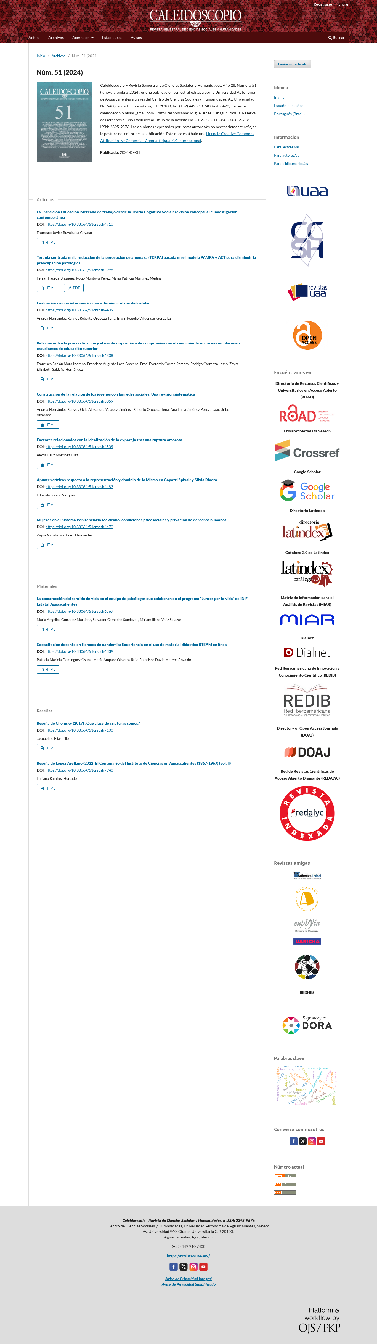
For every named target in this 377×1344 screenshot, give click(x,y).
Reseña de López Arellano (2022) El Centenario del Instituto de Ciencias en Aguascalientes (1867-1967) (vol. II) (134, 763)
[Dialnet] (307, 657)
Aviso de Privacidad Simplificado (189, 1284)
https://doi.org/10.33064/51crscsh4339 (79, 651)
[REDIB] (307, 717)
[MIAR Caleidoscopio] (307, 627)
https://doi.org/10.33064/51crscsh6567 (79, 611)
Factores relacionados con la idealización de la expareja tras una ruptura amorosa (109, 439)
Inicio (41, 56)
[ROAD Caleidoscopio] (307, 420)
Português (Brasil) (289, 113)
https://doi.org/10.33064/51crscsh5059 (79, 401)
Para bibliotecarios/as (291, 163)
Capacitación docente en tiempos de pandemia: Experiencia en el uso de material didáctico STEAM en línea (132, 644)
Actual (34, 37)
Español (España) (288, 105)
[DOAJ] (307, 760)
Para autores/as (286, 155)
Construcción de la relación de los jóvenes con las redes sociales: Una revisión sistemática (116, 394)
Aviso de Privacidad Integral (188, 1278)
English (280, 97)
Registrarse (323, 4)
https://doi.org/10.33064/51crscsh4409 (79, 309)
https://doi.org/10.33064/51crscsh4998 (79, 269)
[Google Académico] (307, 499)
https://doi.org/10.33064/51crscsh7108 (79, 730)
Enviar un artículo (292, 64)
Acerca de (81, 37)
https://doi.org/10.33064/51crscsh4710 (79, 224)
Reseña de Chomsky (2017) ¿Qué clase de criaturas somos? (88, 723)
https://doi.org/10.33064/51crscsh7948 (79, 770)
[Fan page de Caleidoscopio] (294, 1144)
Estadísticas (112, 37)
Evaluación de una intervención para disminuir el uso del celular (93, 303)
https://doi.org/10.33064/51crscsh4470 (79, 526)
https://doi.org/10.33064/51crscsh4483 (79, 486)
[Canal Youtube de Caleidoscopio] (321, 1144)
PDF (76, 288)
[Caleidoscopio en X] (303, 1144)
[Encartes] (307, 910)
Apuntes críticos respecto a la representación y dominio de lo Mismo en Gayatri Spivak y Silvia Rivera (127, 479)
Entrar (343, 4)
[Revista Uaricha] (307, 943)
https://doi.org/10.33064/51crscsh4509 (79, 446)
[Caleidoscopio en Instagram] (312, 1144)
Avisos (136, 37)
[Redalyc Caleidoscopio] (307, 839)
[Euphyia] (307, 931)
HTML (49, 242)
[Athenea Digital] (307, 878)
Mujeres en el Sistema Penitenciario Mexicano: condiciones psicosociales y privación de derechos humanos (131, 519)
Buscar (338, 37)
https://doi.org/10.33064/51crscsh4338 (79, 355)
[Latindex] (307, 541)
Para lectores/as (287, 147)
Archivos (56, 37)
